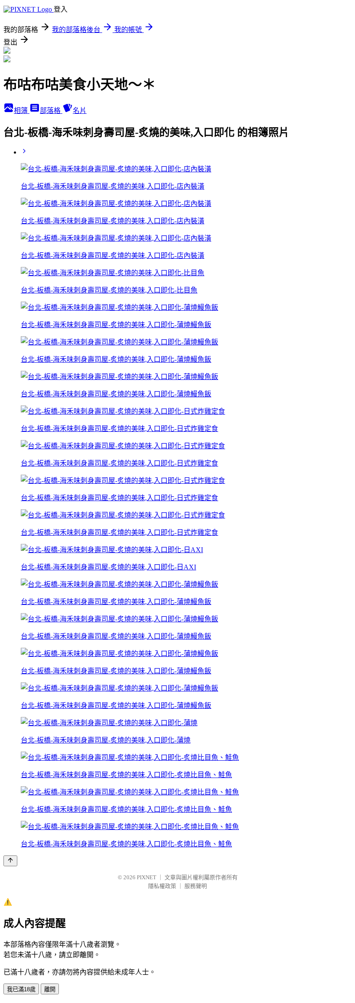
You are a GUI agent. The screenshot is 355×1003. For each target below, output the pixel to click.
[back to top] (10, 860)
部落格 (51, 110)
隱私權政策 (162, 886)
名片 (80, 110)
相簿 (21, 110)
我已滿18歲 (21, 989)
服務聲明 (195, 886)
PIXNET (146, 877)
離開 (49, 989)
